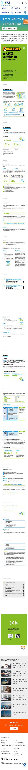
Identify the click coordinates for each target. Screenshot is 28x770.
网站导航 (15, 751)
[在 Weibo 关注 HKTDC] (9, 759)
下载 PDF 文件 (10, 28)
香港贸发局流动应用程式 (19, 742)
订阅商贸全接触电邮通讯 (6, 745)
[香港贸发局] (14, 738)
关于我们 (15, 740)
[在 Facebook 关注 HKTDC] (2, 759)
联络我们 (3, 742)
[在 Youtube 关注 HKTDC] (14, 759)
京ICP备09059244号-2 (6, 753)
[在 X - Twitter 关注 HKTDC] (4, 759)
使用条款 (3, 748)
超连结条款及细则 (5, 751)
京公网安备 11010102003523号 (18, 754)
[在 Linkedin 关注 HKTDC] (7, 759)
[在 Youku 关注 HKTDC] (17, 759)
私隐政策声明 (16, 748)
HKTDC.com (4, 740)
